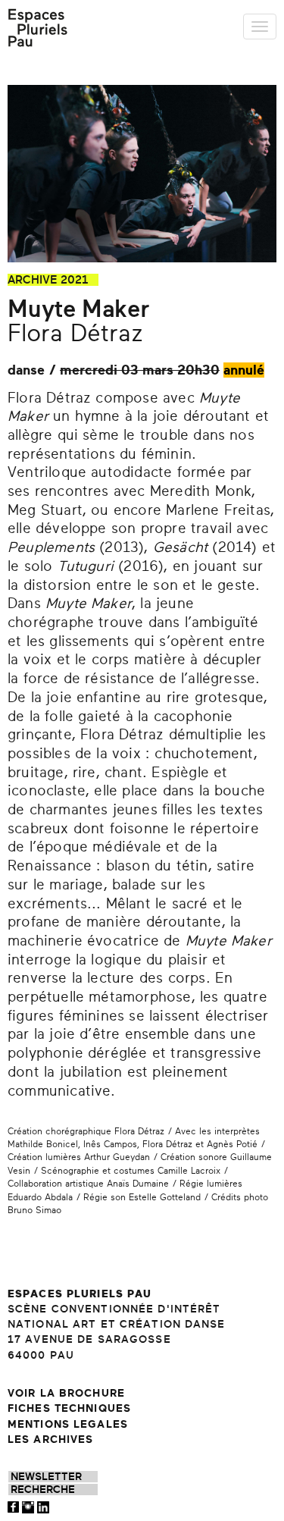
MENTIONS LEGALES (68, 1424)
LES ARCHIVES (50, 1439)
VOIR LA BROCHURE (66, 1393)
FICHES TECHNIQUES (69, 1408)
